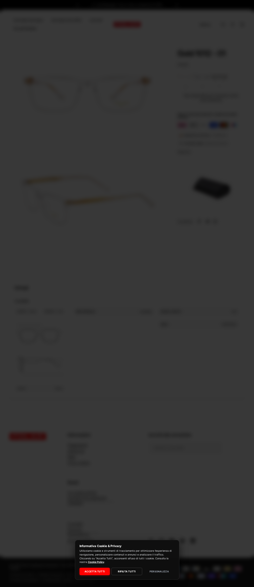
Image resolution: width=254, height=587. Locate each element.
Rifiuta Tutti (127, 571)
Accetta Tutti (95, 571)
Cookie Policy (96, 562)
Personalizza (159, 571)
